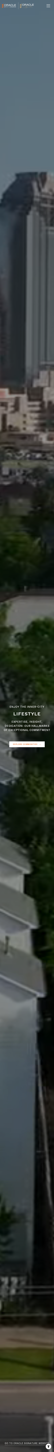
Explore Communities (25, 744)
